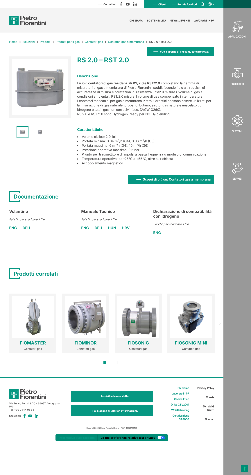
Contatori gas (94, 42)
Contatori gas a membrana (126, 42)
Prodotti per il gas (68, 42)
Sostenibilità (156, 20)
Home (13, 42)
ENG (13, 228)
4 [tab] (118, 362)
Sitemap (209, 419)
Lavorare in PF (204, 20)
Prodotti (237, 83)
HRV (126, 228)
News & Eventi (180, 20)
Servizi (237, 178)
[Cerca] (202, 4)
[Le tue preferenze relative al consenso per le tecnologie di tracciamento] (244, 468)
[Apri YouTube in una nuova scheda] (128, 4)
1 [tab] (104, 362)
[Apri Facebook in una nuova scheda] (121, 4)
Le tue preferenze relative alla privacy (128, 438)
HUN (112, 228)
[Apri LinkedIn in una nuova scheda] (135, 4)
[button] (112, 396)
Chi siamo (136, 20)
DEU (26, 228)
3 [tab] (114, 362)
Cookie (210, 397)
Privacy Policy (205, 388)
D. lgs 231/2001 (180, 404)
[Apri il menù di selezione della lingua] (211, 4)
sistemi (237, 131)
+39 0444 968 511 (25, 409)
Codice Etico (181, 399)
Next (219, 323)
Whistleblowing (180, 410)
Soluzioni (28, 42)
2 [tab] (109, 362)
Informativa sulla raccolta (77, 438)
